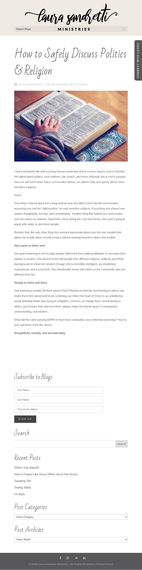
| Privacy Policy (103, 564)
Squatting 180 (22, 480)
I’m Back (19, 494)
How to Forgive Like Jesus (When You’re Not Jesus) (45, 474)
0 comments (80, 84)
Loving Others (62, 84)
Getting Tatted (22, 487)
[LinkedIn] (84, 558)
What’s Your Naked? (26, 467)
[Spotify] (76, 558)
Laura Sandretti (27, 84)
